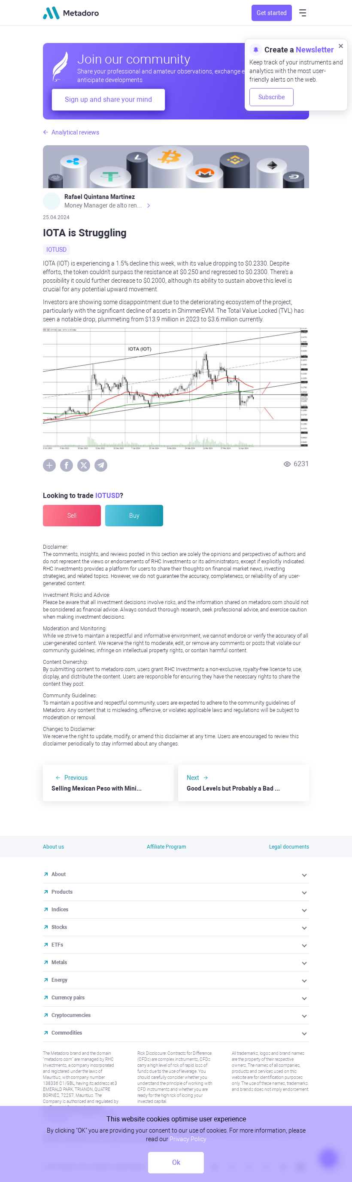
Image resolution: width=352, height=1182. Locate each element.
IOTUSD (56, 249)
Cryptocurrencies (71, 1015)
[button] (305, 874)
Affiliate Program (166, 847)
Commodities (67, 1033)
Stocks (59, 927)
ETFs (57, 945)
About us (53, 847)
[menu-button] (302, 12)
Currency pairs (68, 998)
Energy (59, 980)
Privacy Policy (188, 1139)
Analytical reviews (75, 132)
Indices (60, 910)
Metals (59, 962)
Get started (272, 12)
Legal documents (289, 847)
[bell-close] (340, 45)
